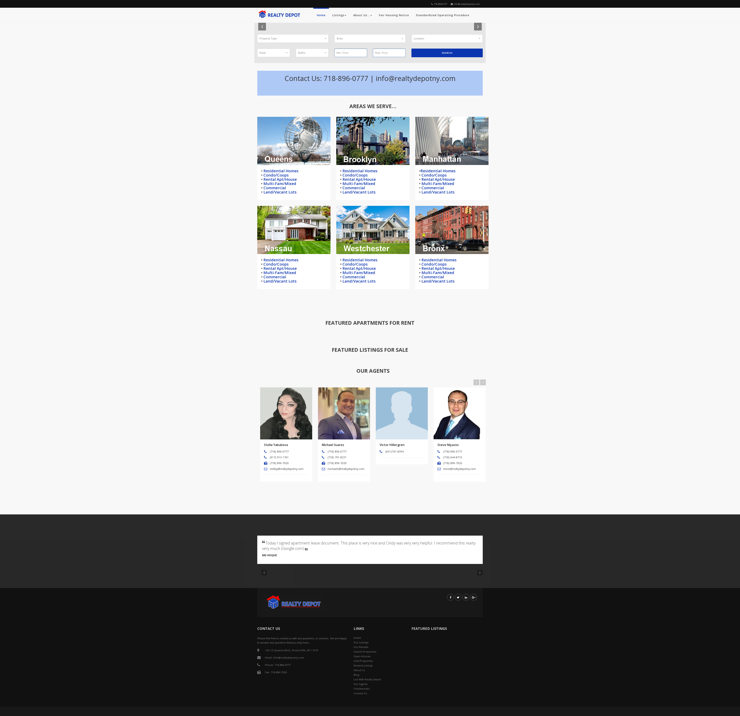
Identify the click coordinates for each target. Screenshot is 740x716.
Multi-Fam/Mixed (279, 183)
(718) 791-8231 (337, 457)
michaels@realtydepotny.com (346, 469)
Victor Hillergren (392, 445)
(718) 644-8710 (452, 457)
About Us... (361, 15)
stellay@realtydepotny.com (287, 469)
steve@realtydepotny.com (459, 469)
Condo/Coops (275, 175)
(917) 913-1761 (279, 457)
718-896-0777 (440, 4)
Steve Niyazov (448, 445)
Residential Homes (280, 170)
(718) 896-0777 (279, 451)
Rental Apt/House (279, 179)
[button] (293, 38)
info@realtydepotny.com (467, 4)
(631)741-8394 (394, 451)
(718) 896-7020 (279, 463)
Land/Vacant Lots (279, 192)
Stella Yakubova (276, 445)
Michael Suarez (333, 445)
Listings (338, 15)
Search (447, 53)
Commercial (274, 187)
